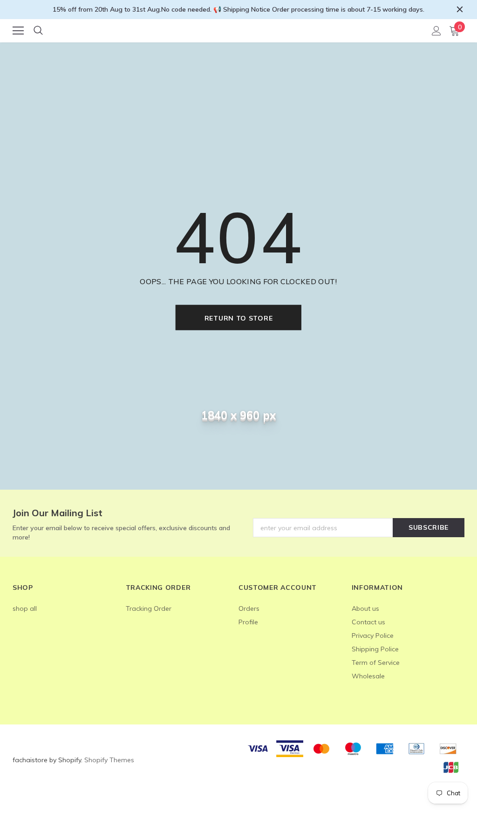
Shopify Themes (109, 760)
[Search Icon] (38, 30)
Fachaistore (239, 30)
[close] (459, 9)
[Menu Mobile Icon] (18, 30)
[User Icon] (436, 30)
